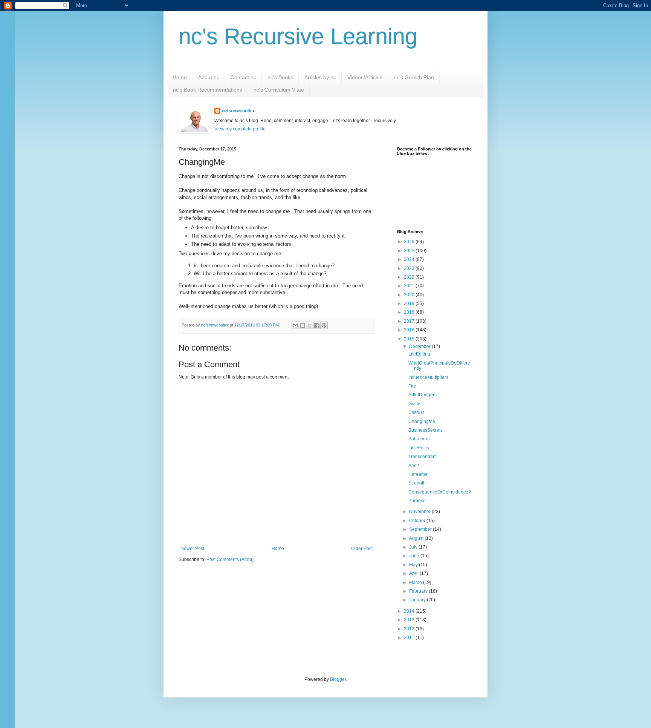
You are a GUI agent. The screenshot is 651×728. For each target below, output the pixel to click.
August (417, 538)
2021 (410, 285)
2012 (410, 628)
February (419, 591)
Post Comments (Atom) (230, 559)
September (421, 529)
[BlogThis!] (302, 325)
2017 (410, 321)
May (414, 564)
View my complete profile (240, 129)
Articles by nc (320, 77)
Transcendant (422, 456)
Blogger (338, 679)
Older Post (362, 548)
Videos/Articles (364, 77)
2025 (410, 250)
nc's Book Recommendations (207, 90)
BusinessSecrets (425, 430)
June (414, 555)
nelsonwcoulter (238, 110)
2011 (410, 637)
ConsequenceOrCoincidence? (439, 492)
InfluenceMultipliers (428, 377)
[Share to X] (309, 325)
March (416, 582)
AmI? (413, 465)
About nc (208, 77)
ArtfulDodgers (422, 394)
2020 (410, 294)
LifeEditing (419, 354)
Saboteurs (418, 438)
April (414, 573)
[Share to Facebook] (317, 325)
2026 (410, 241)
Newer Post (192, 548)
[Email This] (295, 325)
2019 (410, 303)
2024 (410, 259)
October (417, 520)
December (420, 346)
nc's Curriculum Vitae (279, 90)
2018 (410, 312)
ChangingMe (421, 421)
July (414, 547)
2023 (410, 268)
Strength (417, 483)
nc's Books (280, 77)
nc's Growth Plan (414, 77)
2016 (410, 330)
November (420, 511)
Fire (412, 386)
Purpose (417, 500)
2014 (410, 611)
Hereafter (418, 474)
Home (180, 77)
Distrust (416, 412)
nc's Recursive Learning (298, 36)
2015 (410, 339)
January (418, 599)
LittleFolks (418, 448)
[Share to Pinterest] (324, 325)
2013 (410, 619)
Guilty (414, 403)
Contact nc (243, 77)
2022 (410, 277)
